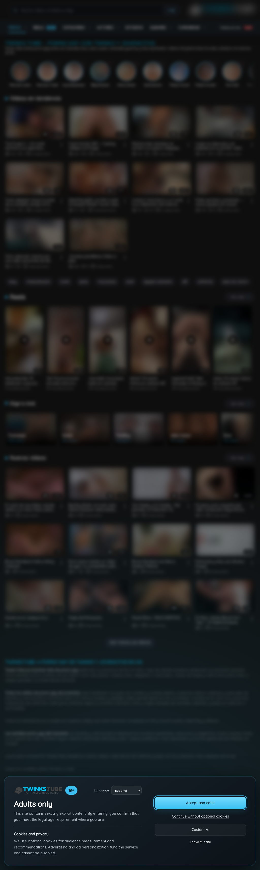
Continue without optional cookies (200, 816)
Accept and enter (200, 803)
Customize (200, 829)
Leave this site (200, 842)
